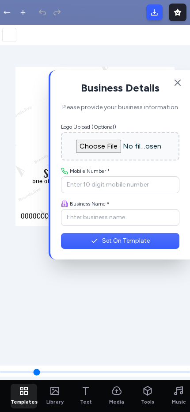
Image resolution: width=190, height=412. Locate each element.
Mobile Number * (90, 171)
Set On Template (126, 240)
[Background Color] (9, 35)
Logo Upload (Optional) (88, 127)
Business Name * (90, 204)
